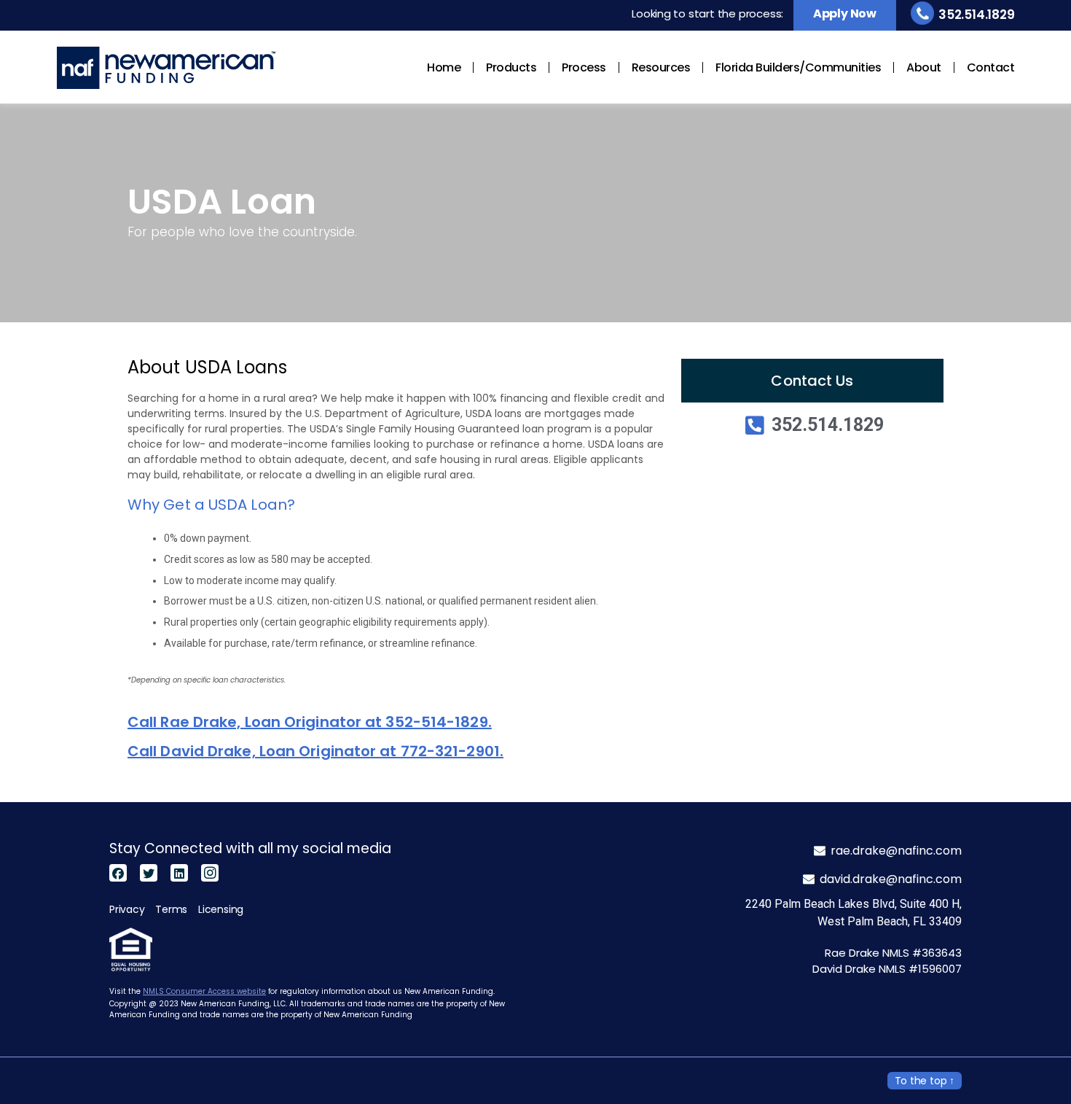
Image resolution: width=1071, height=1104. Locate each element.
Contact (991, 67)
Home (443, 67)
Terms (171, 909)
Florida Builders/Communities (798, 67)
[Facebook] (118, 873)
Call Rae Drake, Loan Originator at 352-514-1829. (310, 722)
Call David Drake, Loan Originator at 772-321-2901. (315, 751)
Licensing (220, 909)
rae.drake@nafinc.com (896, 850)
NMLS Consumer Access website (204, 991)
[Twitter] (148, 873)
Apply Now (844, 13)
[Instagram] (210, 873)
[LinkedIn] (179, 873)
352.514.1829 (976, 14)
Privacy (127, 909)
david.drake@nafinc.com (891, 879)
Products (511, 67)
